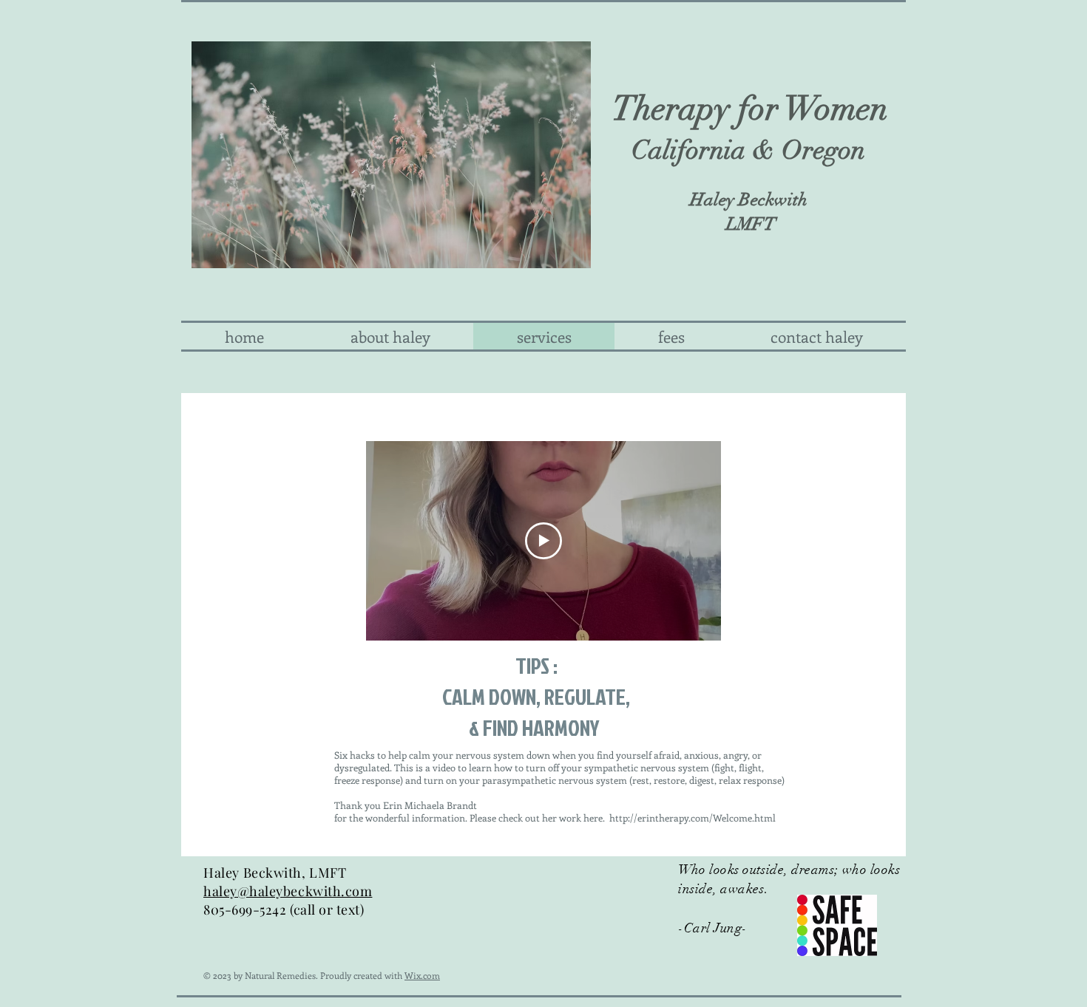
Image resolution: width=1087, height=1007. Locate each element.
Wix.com (422, 975)
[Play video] (543, 540)
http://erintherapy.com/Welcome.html (692, 817)
